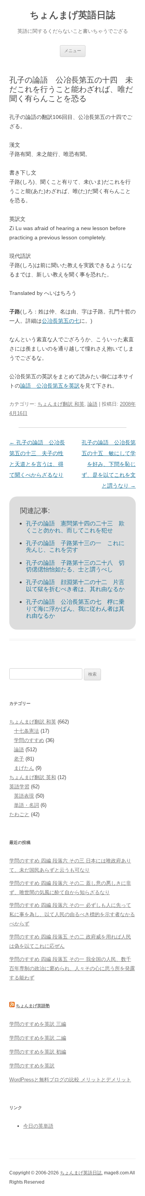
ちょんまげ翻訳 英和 (32, 777)
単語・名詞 (26, 805)
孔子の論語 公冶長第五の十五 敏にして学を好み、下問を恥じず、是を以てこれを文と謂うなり (109, 464)
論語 (92, 404)
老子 (19, 759)
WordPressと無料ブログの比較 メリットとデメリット (70, 1079)
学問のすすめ (29, 740)
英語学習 (19, 786)
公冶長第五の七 (61, 321)
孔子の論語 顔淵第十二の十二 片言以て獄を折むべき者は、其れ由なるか (75, 585)
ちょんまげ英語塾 (33, 1005)
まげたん (24, 768)
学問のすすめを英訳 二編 (37, 1038)
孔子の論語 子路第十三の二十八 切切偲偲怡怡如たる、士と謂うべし (75, 566)
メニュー (72, 50)
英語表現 (24, 796)
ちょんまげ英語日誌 (72, 15)
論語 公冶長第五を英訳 (50, 386)
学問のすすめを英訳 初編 (37, 1052)
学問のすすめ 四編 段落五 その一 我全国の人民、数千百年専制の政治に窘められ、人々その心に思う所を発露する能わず (72, 968)
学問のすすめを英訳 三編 (37, 1024)
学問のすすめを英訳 (32, 1066)
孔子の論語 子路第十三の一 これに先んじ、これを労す (75, 546)
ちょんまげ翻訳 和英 (61, 404)
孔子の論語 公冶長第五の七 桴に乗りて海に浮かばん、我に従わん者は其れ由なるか (75, 608)
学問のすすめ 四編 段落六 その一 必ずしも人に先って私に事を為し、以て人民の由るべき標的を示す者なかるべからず (72, 914)
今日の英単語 (38, 1126)
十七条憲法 (26, 731)
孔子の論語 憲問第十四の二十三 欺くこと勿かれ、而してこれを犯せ (75, 527)
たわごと (19, 814)
